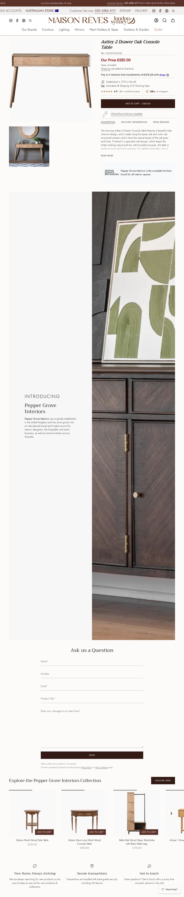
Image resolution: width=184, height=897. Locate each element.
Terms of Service (101, 767)
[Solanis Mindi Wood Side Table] (32, 813)
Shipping (105, 68)
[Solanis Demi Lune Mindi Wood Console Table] (84, 813)
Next (171, 813)
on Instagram (159, 91)
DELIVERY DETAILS (126, 10)
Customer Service (105, 3)
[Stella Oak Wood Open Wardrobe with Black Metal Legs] (136, 813)
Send (92, 755)
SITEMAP (104, 10)
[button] (29, 30)
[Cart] (173, 20)
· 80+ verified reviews (127, 91)
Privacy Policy (86, 767)
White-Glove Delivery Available (126, 114)
